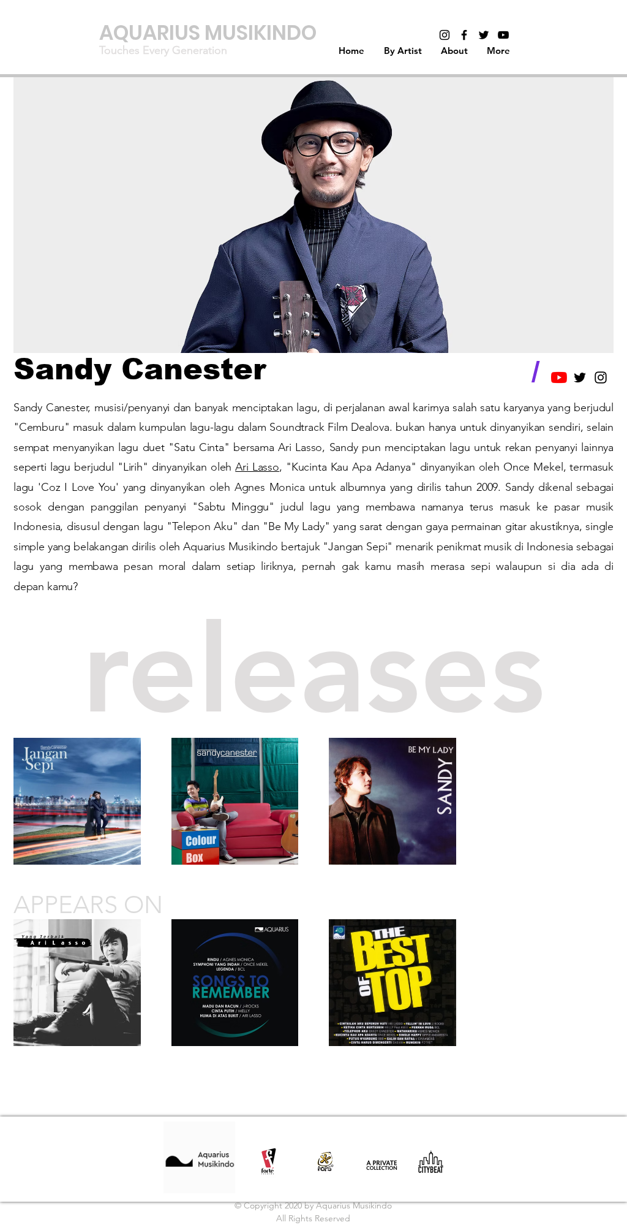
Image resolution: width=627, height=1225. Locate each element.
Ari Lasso (257, 467)
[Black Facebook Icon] (464, 35)
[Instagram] (444, 35)
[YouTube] (559, 377)
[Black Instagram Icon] (601, 377)
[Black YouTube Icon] (503, 35)
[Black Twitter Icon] (483, 35)
